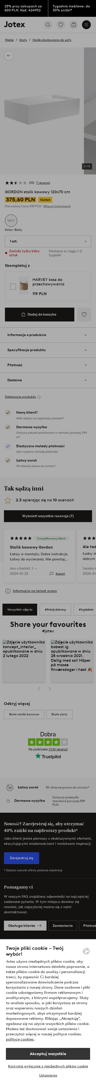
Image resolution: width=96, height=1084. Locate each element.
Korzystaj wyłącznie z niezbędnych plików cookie (48, 1066)
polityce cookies (20, 1039)
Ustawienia (48, 1075)
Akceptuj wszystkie (48, 1053)
